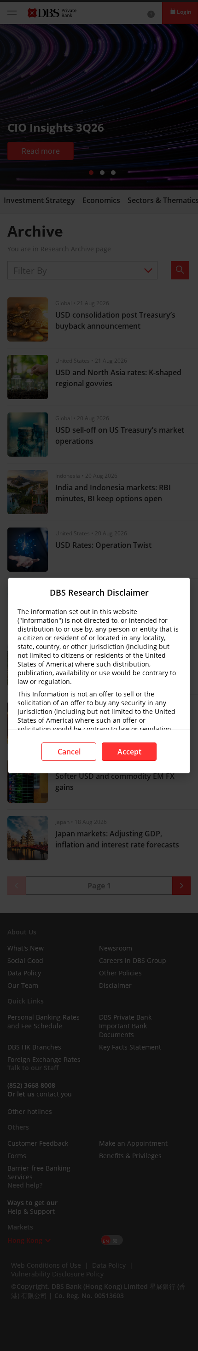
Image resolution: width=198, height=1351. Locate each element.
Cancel (69, 752)
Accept (129, 752)
